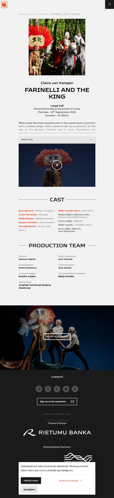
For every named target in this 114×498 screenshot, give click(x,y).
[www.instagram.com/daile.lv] (39, 389)
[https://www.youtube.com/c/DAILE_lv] (66, 389)
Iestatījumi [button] (29, 490)
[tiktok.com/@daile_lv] (75, 389)
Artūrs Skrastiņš (28, 215)
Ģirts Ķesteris (26, 211)
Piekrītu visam (31, 481)
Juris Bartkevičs (27, 226)
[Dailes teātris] (6, 5)
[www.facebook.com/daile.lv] (57, 389)
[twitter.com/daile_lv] (48, 389)
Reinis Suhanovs (28, 268)
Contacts (57, 377)
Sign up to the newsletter (53, 402)
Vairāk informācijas (68, 481)
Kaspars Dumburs (28, 222)
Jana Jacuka (64, 268)
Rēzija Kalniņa (26, 219)
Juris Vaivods (65, 259)
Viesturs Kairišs (27, 259)
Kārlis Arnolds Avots (69, 211)
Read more (27, 139)
